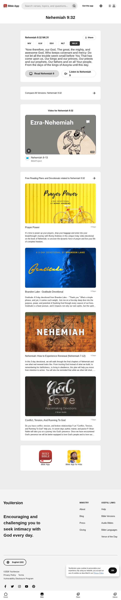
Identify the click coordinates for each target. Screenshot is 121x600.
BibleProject (36, 161)
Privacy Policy (10, 575)
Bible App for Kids (74, 464)
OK (112, 570)
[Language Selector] (101, 6)
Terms (21, 575)
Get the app (87, 6)
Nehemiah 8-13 (42, 157)
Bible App (45, 464)
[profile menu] (111, 6)
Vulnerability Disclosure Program (18, 578)
